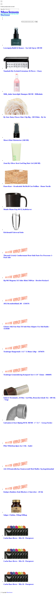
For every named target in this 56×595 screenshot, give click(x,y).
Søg (36, 21)
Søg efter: (3, 9)
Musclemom (9, 592)
